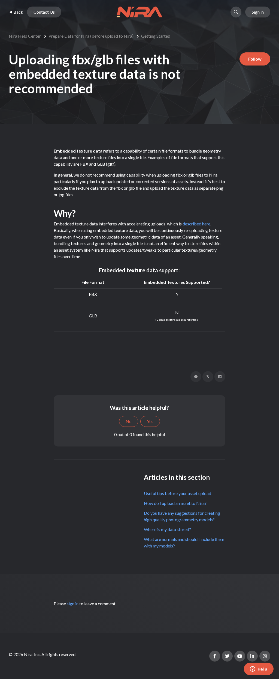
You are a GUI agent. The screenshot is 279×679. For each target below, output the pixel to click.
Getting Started (155, 35)
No (129, 421)
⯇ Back (16, 11)
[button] (236, 12)
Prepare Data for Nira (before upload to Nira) (91, 35)
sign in (72, 603)
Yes (150, 421)
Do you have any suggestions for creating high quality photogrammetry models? (182, 516)
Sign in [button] (258, 11)
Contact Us (44, 11)
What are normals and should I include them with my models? (184, 542)
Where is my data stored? (167, 529)
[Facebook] (195, 376)
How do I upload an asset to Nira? (175, 503)
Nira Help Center (25, 35)
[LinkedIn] (219, 376)
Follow (255, 58)
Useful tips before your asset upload (177, 493)
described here (196, 223)
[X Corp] (207, 376)
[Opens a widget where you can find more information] (259, 669)
